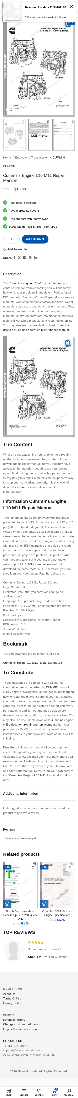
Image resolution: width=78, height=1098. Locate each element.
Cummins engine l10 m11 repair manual (36, 283)
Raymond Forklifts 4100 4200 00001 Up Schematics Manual (47, 7)
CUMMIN (59, 157)
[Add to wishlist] (32, 867)
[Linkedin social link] (35, 258)
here (22, 487)
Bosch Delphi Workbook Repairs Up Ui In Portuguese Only (20, 915)
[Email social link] (24, 258)
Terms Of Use (12, 998)
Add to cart (35, 239)
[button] (7, 904)
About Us (9, 994)
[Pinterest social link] (30, 258)
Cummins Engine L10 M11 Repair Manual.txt (32, 662)
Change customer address (20, 1024)
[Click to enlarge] (11, 109)
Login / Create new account (21, 1029)
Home (7, 157)
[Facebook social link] (14, 258)
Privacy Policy (12, 1003)
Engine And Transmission (31, 157)
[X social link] (19, 258)
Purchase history (14, 1019)
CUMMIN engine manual (41, 564)
